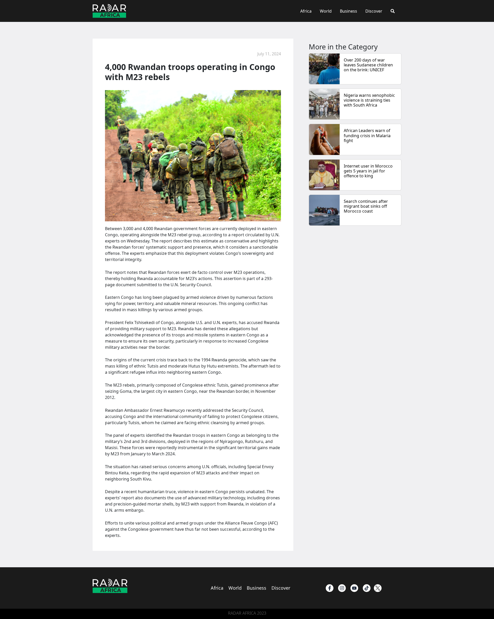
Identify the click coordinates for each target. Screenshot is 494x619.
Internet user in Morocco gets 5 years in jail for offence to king (368, 171)
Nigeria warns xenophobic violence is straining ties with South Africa (369, 100)
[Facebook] (329, 588)
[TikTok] (366, 588)
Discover (373, 11)
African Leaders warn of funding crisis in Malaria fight (367, 135)
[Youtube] (354, 588)
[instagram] (342, 588)
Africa (306, 11)
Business (348, 11)
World (326, 11)
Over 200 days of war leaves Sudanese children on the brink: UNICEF (368, 65)
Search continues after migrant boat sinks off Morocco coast (366, 206)
